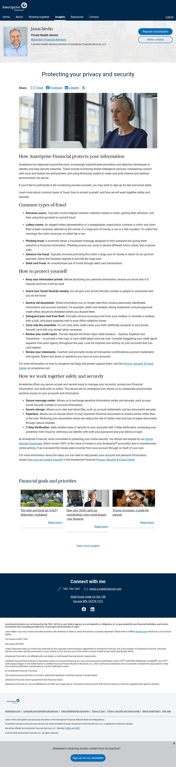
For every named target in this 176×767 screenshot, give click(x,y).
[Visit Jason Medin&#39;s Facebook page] (84, 609)
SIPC (77, 728)
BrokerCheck (141, 631)
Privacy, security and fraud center (123, 711)
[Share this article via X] (83, 88)
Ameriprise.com (12, 711)
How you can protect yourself (45, 459)
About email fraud (151, 711)
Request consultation (155, 31)
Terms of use (98, 711)
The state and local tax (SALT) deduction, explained (39, 512)
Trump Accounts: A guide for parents (131, 512)
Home (6, 17)
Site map (166, 711)
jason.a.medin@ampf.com (105, 589)
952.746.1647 (71, 589)
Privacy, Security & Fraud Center (115, 459)
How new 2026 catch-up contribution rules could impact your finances (86, 514)
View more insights (88, 546)
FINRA (68, 728)
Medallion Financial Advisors (48, 39)
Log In (169, 17)
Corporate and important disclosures (40, 711)
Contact (94, 17)
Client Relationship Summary (75, 711)
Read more (54, 522)
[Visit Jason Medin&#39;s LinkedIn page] (92, 609)
